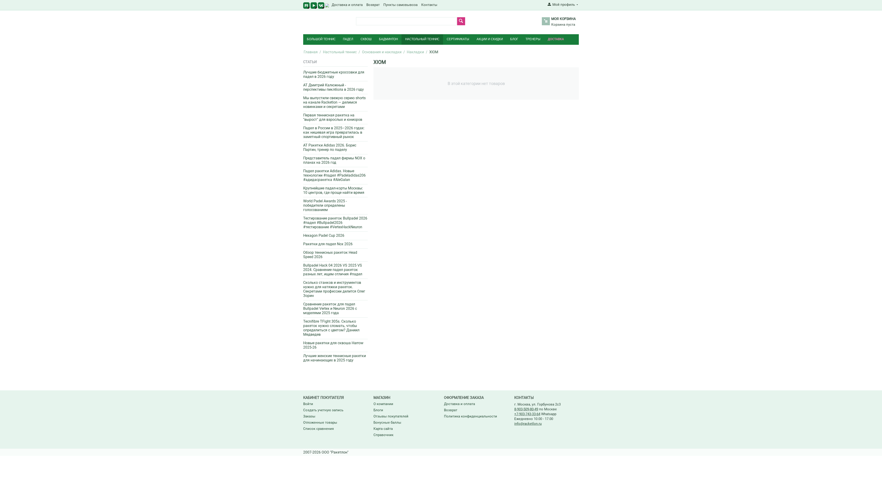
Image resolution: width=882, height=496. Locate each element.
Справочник (383, 435)
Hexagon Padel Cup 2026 (323, 235)
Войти (308, 404)
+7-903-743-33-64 (527, 414)
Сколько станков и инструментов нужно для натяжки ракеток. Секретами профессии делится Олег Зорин (334, 289)
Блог (514, 39)
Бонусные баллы (387, 422)
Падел (348, 39)
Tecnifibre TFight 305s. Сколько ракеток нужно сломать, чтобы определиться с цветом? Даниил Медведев (331, 328)
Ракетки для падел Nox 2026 (328, 244)
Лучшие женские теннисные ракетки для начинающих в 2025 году (334, 358)
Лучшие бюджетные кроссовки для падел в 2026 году (333, 74)
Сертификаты (458, 39)
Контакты (429, 5)
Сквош (366, 39)
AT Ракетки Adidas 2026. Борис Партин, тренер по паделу (329, 147)
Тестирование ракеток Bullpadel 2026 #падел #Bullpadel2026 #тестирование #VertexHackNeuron (335, 222)
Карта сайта (383, 429)
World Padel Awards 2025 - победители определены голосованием (325, 205)
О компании (383, 404)
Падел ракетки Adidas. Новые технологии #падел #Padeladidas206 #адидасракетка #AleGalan (334, 175)
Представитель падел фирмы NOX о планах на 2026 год (334, 160)
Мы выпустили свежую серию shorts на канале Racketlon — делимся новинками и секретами (334, 102)
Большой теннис (321, 39)
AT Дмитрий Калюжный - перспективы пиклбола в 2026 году (333, 87)
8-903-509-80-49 (526, 409)
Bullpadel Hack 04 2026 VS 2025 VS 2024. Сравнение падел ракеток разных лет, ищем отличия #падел (332, 269)
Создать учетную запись (323, 410)
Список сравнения (318, 429)
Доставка (556, 39)
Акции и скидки (490, 39)
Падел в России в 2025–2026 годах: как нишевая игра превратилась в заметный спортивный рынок (334, 132)
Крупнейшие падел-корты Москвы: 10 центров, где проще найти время (333, 190)
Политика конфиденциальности (470, 416)
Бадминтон (388, 39)
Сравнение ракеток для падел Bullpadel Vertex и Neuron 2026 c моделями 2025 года (330, 308)
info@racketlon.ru (528, 424)
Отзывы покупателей (390, 416)
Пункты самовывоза (400, 5)
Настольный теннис (422, 39)
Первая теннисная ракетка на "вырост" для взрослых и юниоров (332, 117)
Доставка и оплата (347, 5)
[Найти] (461, 21)
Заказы (309, 416)
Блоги (378, 410)
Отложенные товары (320, 422)
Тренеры (533, 39)
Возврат (373, 5)
